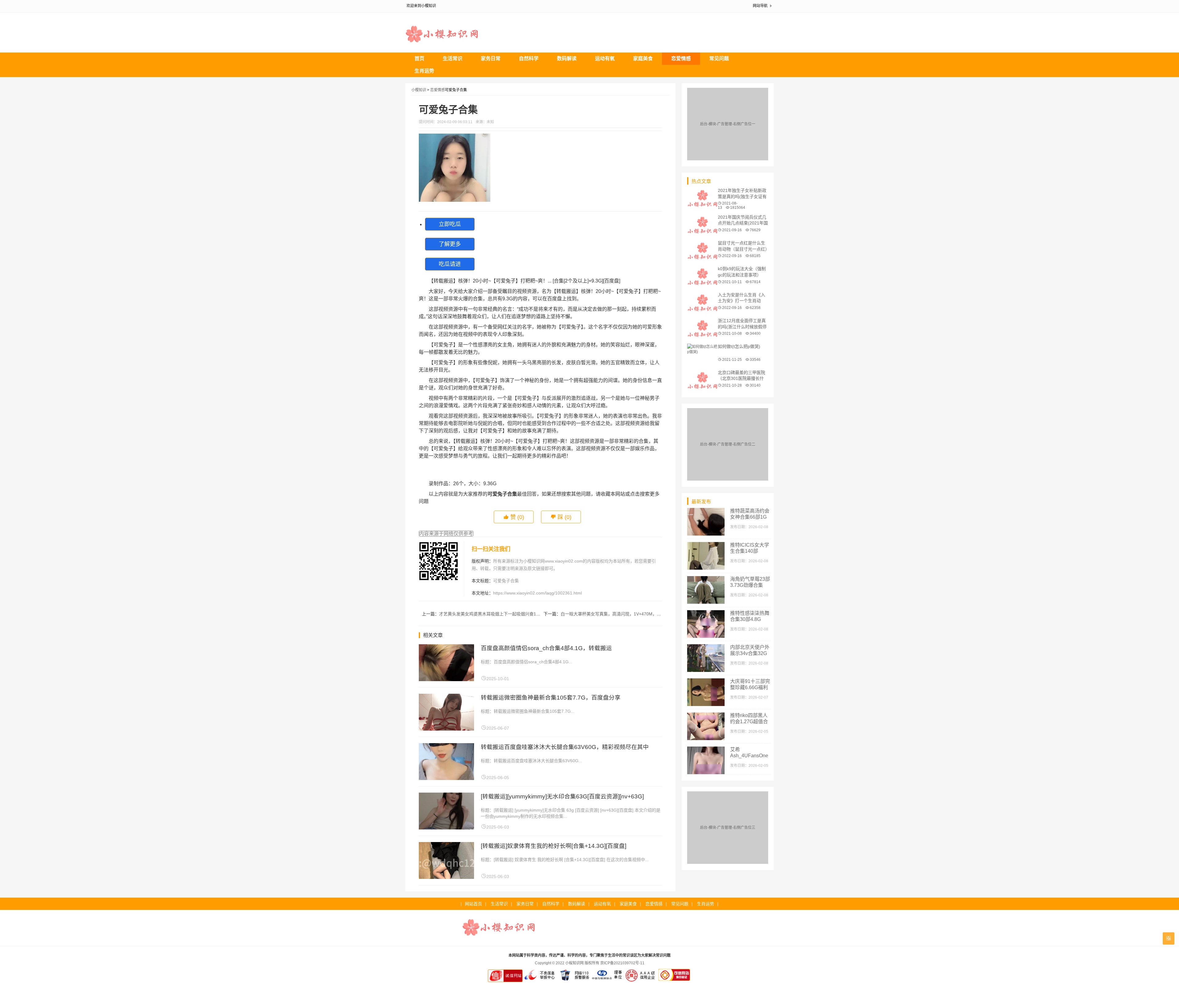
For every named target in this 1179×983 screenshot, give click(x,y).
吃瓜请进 (450, 264)
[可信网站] (674, 981)
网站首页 (473, 903)
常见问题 (719, 58)
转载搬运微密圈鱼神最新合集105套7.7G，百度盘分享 (551, 697)
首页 (419, 58)
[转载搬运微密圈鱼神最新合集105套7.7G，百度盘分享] (446, 728)
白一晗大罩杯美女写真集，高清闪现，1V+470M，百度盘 (615, 613)
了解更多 (450, 244)
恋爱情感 (681, 58)
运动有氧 (605, 58)
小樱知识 (418, 90)
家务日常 (490, 58)
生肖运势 (424, 70)
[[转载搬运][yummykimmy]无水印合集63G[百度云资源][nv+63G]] (446, 827)
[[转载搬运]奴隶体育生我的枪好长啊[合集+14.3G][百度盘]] (446, 877)
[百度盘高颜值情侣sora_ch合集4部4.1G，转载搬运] (446, 679)
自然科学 (529, 58)
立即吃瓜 (450, 224)
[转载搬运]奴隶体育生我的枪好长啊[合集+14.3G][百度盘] (553, 846)
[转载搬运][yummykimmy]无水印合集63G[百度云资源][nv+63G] (562, 796)
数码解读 (567, 58)
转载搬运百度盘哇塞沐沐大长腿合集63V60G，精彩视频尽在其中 (565, 747)
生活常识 (452, 58)
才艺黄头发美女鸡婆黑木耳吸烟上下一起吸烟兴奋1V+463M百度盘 (502, 613)
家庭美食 (643, 58)
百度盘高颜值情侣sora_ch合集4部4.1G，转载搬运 (546, 648)
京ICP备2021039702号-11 (622, 963)
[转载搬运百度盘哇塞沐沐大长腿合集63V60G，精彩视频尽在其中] (446, 778)
